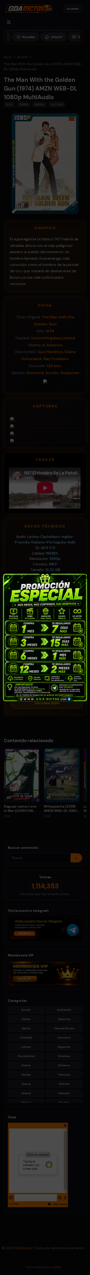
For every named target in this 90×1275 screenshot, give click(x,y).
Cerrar (83, 577)
